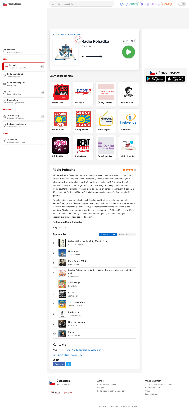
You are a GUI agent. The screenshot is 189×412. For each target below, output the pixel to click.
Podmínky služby (152, 388)
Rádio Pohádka (74, 34)
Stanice (56, 34)
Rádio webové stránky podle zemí (111, 391)
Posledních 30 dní (126, 234)
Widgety (100, 388)
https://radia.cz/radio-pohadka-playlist (85, 350)
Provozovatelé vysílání (106, 384)
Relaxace (155, 4)
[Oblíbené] (78, 39)
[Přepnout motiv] (182, 4)
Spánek (144, 4)
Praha (63, 34)
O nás (147, 391)
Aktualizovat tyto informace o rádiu (67, 355)
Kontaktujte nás (151, 394)
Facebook (59, 364)
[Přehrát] (128, 52)
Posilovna (134, 4)
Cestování (166, 4)
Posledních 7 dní (108, 234)
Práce (123, 4)
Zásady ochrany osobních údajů (158, 384)
